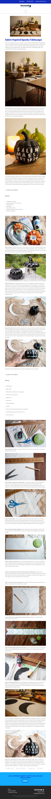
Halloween (40, 768)
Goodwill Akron (9, 768)
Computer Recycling (12, 792)
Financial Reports (12, 790)
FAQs (9, 789)
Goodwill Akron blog (21, 768)
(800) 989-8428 (30, 1)
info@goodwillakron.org (40, 1)
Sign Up (25, 780)
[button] (25, 11)
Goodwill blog (31, 768)
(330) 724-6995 (40, 791)
